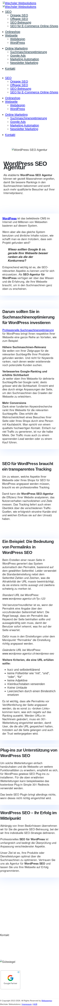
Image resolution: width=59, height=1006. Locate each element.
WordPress (17, 42)
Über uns (4, 914)
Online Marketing (16, 48)
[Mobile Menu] (2, 74)
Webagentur (30, 143)
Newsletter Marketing (24, 62)
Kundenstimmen (8, 921)
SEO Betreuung (20, 22)
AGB (35, 1004)
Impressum (27, 1004)
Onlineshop (12, 32)
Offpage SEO (19, 19)
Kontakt (10, 68)
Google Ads (18, 55)
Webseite (11, 35)
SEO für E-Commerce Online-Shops (34, 26)
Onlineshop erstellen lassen (14, 893)
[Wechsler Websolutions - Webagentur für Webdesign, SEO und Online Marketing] (19, 4)
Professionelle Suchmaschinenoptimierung (28, 330)
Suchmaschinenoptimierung (28, 52)
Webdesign (17, 39)
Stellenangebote (8, 925)
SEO (8, 11)
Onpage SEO (19, 15)
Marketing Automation (24, 59)
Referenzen (6, 918)
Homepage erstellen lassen (14, 901)
